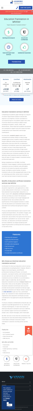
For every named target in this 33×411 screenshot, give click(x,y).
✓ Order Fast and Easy (7, 336)
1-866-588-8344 (7, 291)
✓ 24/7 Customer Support (8, 334)
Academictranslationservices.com (20, 407)
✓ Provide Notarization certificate (13, 253)
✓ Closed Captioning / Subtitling (9, 348)
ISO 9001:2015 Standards (12, 244)
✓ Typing (4, 350)
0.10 (6, 90)
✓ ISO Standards (6, 332)
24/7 (27, 312)
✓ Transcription (5, 345)
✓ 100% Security (6, 338)
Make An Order (16, 99)
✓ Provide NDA (8, 250)
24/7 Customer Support (11, 242)
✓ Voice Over (5, 347)
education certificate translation (22, 194)
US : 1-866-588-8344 (9, 70)
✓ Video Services (6, 352)
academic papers (15, 135)
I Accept (9, 404)
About (3, 381)
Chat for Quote (25, 8)
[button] (2, 7)
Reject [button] (10, 406)
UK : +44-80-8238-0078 (24, 70)
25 (16, 90)
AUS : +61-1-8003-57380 (16, 72)
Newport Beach (24, 282)
